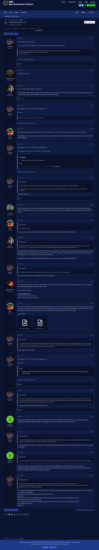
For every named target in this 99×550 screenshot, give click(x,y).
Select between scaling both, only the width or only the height (33, 151)
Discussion (39, 28)
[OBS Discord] (80, 5)
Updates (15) (15, 28)
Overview (7, 28)
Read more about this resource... (26, 59)
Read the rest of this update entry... (26, 123)
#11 (93, 264)
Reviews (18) (24, 28)
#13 (93, 303)
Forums (11, 12)
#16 (93, 390)
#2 (93, 70)
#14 (93, 335)
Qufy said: (21, 224)
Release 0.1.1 (21, 112)
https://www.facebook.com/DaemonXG (28, 297)
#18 (93, 431)
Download (72, 2)
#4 (93, 105)
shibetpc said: (22, 436)
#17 (93, 416)
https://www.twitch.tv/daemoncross (27, 296)
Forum (92, 2)
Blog (80, 2)
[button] (19, 12)
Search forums (14, 16)
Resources (23, 12)
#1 (93, 38)
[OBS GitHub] (85, 5)
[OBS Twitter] (82, 5)
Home (63, 2)
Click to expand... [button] (55, 166)
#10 (93, 237)
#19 (93, 452)
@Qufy (19, 89)
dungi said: (21, 242)
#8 (93, 205)
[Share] (91, 38)
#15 (93, 355)
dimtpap (12, 25)
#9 (93, 220)
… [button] (10, 34)
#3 (93, 85)
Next (15, 34)
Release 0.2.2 (21, 363)
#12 (93, 281)
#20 (93, 475)
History (32, 28)
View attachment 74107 (24, 54)
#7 (93, 177)
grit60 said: (21, 268)
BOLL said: (21, 182)
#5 (93, 128)
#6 (93, 144)
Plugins (16, 12)
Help (86, 2)
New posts (7, 16)
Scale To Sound (21, 45)
